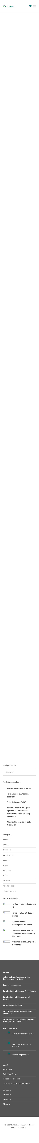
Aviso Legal (7, 1069)
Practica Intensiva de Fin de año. (19, 788)
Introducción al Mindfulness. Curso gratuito (19, 991)
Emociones (13, 72)
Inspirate (27, 225)
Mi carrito (7, 1104)
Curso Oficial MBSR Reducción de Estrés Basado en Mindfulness (18, 1020)
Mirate (8, 228)
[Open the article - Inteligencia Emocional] (11, 550)
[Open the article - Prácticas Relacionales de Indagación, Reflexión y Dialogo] (11, 89)
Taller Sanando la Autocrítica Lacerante (17, 795)
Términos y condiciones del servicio (16, 1084)
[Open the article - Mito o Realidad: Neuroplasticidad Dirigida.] (11, 170)
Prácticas (7, 870)
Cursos (20, 225)
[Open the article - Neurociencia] (11, 621)
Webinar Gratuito (9, 891)
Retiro (5, 876)
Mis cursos (7, 1099)
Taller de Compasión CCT (16, 802)
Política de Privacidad (11, 1079)
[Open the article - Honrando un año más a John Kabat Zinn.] (11, 247)
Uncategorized (8, 886)
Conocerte (13, 225)
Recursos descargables (12, 985)
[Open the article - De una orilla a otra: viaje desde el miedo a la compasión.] (11, 405)
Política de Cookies (10, 1074)
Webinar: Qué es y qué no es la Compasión (19, 823)
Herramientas (14, 153)
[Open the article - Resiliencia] (11, 476)
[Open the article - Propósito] (11, 694)
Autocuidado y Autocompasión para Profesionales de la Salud (16, 978)
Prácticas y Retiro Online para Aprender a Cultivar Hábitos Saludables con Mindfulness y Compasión (18, 812)
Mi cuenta (7, 1095)
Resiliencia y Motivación (12, 1005)
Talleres (6, 881)
